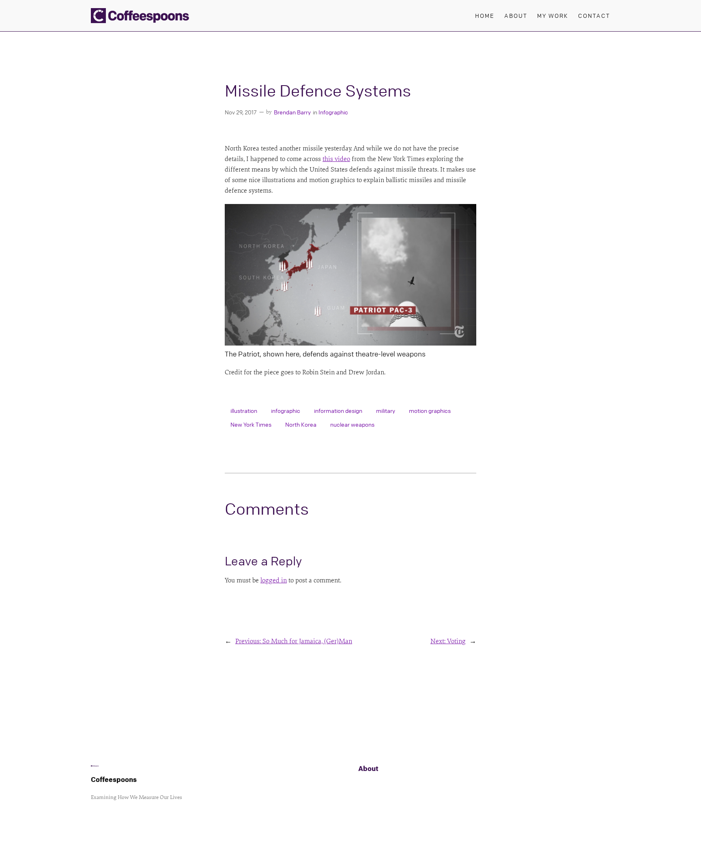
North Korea (300, 424)
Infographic (333, 112)
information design (338, 410)
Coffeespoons (114, 779)
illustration (243, 410)
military (385, 410)
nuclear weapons (352, 424)
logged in (273, 580)
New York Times (250, 424)
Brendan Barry (292, 112)
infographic (285, 410)
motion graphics (430, 410)
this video (336, 159)
